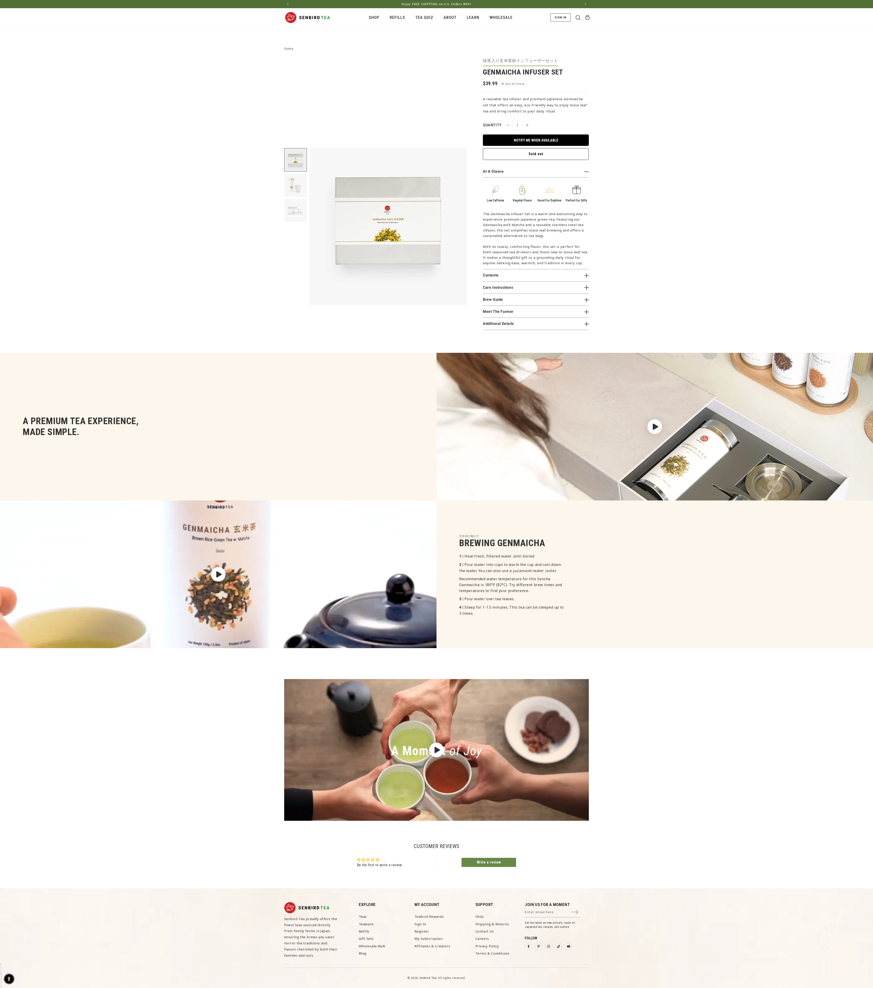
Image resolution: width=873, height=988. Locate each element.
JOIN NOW (735, 976)
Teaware (366, 924)
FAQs (479, 916)
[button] (578, 17)
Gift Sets (366, 938)
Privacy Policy (487, 946)
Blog (362, 953)
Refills (364, 931)
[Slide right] (585, 4)
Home (288, 49)
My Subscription (428, 938)
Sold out (536, 154)
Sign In (420, 924)
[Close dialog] (863, 915)
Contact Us (484, 931)
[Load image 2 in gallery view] (295, 185)
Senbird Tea (428, 978)
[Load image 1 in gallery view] (295, 160)
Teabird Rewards (429, 916)
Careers (482, 938)
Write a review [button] (489, 862)
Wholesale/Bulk (372, 946)
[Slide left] (288, 4)
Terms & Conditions (492, 953)
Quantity (492, 125)
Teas (363, 916)
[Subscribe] (575, 912)
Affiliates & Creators (432, 946)
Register (421, 931)
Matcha (518, 224)
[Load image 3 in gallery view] (295, 210)
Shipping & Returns (492, 924)
